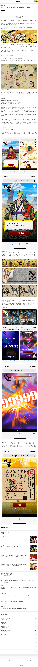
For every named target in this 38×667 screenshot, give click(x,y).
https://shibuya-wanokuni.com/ (13, 103)
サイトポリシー (9, 660)
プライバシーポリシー (28, 660)
